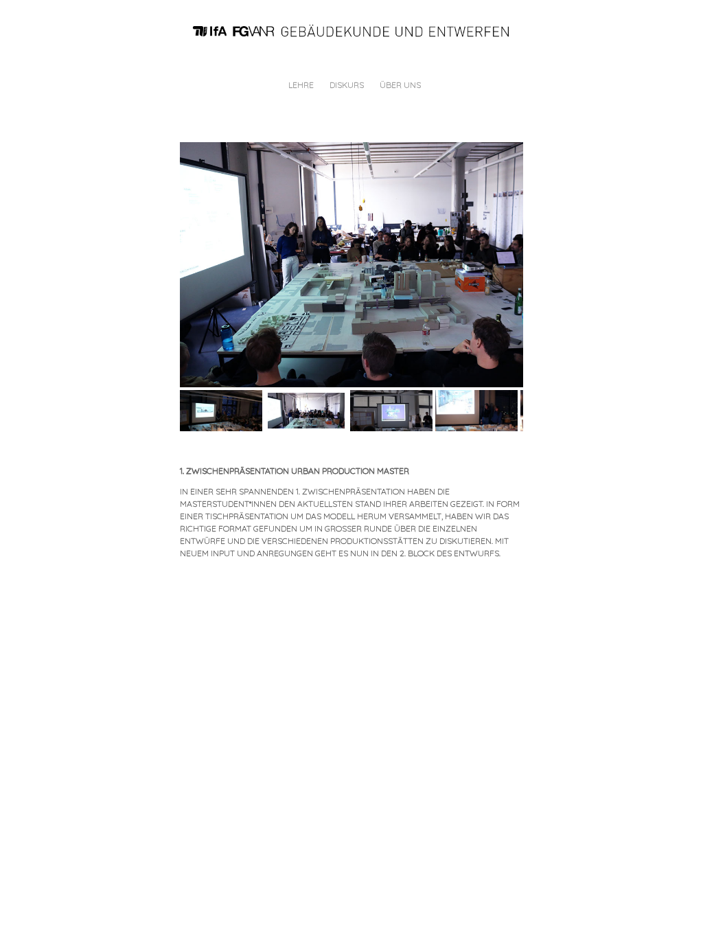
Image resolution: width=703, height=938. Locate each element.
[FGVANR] (357, 30)
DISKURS (347, 85)
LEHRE (301, 85)
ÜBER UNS (400, 85)
